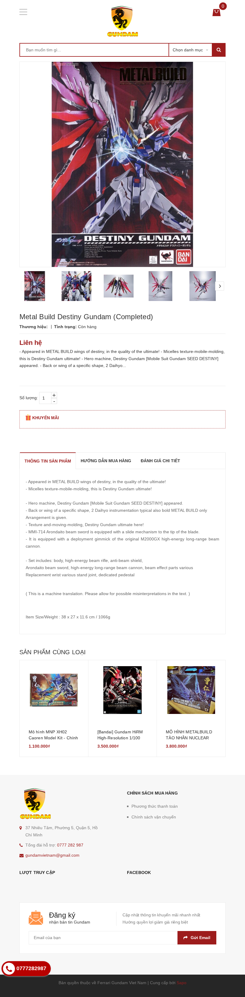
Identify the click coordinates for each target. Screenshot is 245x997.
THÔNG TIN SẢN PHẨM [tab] (47, 461)
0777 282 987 (70, 845)
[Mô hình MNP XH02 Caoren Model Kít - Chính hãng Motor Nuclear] (54, 690)
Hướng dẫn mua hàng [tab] (106, 460)
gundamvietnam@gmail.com (52, 855)
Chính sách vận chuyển (153, 817)
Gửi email (200, 937)
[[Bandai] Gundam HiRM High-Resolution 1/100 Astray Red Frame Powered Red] (122, 690)
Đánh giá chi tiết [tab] (160, 460)
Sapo (181, 982)
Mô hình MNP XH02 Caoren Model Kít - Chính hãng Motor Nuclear (53, 737)
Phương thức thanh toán (154, 806)
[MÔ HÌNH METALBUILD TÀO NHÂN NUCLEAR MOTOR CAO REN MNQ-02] (191, 690)
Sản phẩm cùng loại (52, 652)
